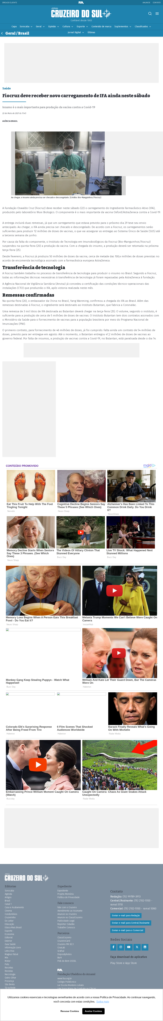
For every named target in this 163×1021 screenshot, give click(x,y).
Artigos (8, 897)
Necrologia (10, 974)
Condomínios (11, 914)
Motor (8, 961)
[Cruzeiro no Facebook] (113, 947)
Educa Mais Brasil (13, 927)
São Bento (10, 984)
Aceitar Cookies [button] (93, 1011)
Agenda (8, 894)
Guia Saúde (10, 944)
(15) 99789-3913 (132, 896)
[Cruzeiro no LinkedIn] (145, 947)
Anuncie (146, 2)
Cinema (8, 910)
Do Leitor (9, 920)
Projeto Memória (65, 894)
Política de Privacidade (68, 897)
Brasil (7, 900)
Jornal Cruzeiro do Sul (81, 13)
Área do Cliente (9, 2)
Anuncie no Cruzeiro (67, 914)
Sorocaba (24, 26)
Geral (39, 26)
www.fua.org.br (64, 978)
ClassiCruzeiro (64, 937)
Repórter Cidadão (65, 924)
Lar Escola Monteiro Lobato (70, 985)
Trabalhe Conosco (66, 927)
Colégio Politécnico (66, 982)
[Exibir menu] (157, 13)
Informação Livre (13, 947)
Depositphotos (64, 954)
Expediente (62, 890)
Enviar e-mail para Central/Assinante (130, 923)
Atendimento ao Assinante (69, 910)
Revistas (9, 971)
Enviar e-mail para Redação (126, 915)
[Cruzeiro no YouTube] (129, 947)
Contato (157, 2)
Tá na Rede (10, 987)
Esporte (81, 26)
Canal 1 (8, 904)
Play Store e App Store (123, 963)
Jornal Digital (74, 32)
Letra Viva (9, 951)
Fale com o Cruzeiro (67, 907)
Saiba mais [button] (102, 1001)
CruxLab (61, 947)
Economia (9, 934)
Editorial (9, 937)
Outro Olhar (10, 977)
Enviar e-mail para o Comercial (127, 930)
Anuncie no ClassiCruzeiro (69, 917)
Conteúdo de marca (101, 26)
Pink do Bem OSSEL (66, 961)
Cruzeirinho (10, 917)
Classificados (141, 26)
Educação (9, 924)
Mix (6, 957)
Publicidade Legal (65, 920)
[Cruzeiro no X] (137, 947)
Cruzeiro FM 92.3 (65, 944)
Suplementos (121, 26)
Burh (59, 957)
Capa (14, 26)
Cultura (66, 26)
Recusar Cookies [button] (69, 1011)
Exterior (8, 941)
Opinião (52, 26)
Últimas (91, 32)
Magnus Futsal (11, 954)
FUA (60, 970)
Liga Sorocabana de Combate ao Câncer (76, 988)
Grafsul (60, 951)
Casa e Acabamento (14, 907)
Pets (7, 964)
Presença (9, 981)
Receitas (9, 967)
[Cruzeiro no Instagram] (120, 947)
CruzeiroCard (63, 941)
